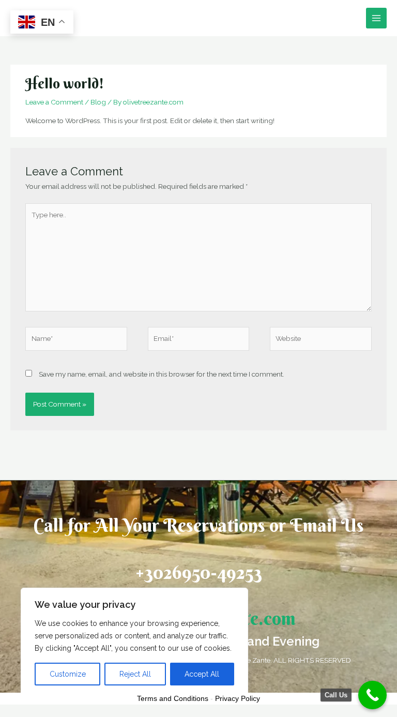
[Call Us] (372, 695)
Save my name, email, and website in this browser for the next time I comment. (161, 374)
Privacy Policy (237, 698)
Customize (68, 674)
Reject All (135, 674)
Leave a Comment (54, 102)
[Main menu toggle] (376, 18)
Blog (98, 102)
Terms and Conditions (172, 698)
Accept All (202, 674)
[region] (134, 642)
